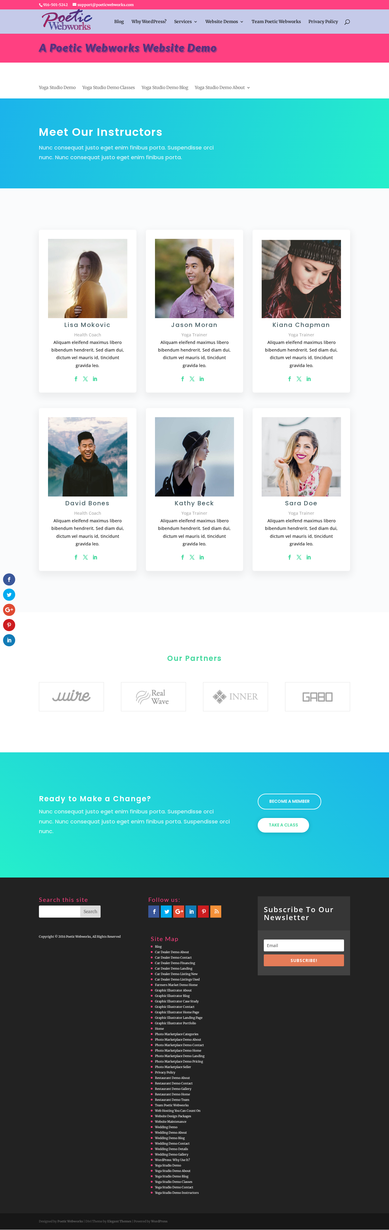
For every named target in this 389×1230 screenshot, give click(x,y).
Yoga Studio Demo (57, 87)
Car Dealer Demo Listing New (176, 974)
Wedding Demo (166, 1127)
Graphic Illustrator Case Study (177, 1001)
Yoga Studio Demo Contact (174, 1187)
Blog (119, 21)
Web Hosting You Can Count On (178, 1111)
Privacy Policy (323, 21)
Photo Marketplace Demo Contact (179, 1045)
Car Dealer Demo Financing (175, 963)
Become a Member (289, 801)
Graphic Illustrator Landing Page (178, 1018)
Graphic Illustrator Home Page (177, 1012)
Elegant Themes (119, 1221)
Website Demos (221, 21)
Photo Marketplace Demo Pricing (179, 1061)
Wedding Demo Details (171, 1149)
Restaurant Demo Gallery (173, 1089)
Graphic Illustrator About (173, 990)
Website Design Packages (173, 1116)
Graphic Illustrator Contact (174, 1007)
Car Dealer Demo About (172, 952)
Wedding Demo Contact (172, 1144)
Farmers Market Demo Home (176, 985)
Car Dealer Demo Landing (173, 969)
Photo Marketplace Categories (176, 1034)
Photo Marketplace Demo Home (178, 1051)
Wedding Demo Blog (170, 1138)
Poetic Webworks (70, 1221)
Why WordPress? (149, 21)
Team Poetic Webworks (276, 21)
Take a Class (283, 825)
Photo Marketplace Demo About (178, 1040)
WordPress (159, 1221)
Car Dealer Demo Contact (173, 958)
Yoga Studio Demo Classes (108, 87)
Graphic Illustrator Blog (172, 996)
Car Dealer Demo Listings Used (177, 979)
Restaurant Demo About (172, 1078)
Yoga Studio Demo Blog (165, 87)
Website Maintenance (170, 1122)
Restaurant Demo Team (172, 1100)
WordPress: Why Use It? (172, 1160)
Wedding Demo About (171, 1133)
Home (159, 1029)
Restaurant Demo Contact (174, 1083)
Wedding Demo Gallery (171, 1154)
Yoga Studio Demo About (220, 87)
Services (183, 21)
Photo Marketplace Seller (173, 1067)
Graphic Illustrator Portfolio (175, 1023)
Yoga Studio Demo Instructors (177, 1193)
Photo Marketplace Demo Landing (180, 1056)
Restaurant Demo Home (172, 1094)
